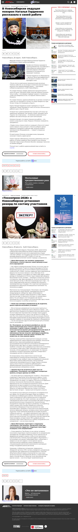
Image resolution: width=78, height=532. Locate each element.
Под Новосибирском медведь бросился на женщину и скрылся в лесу (64, 11)
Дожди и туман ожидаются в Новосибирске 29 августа (64, 23)
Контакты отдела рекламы (30, 505)
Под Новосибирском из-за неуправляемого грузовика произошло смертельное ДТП (63, 17)
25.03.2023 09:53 (6, 6)
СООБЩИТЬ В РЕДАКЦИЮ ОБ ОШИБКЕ (46, 505)
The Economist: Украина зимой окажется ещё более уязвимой (65, 85)
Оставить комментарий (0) (39, 153)
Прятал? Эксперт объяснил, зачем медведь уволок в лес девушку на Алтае (66, 256)
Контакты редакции (17, 505)
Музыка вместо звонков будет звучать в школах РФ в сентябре (65, 95)
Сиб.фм (4, 50)
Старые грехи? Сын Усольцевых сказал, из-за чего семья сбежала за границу (66, 71)
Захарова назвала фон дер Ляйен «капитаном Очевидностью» (65, 100)
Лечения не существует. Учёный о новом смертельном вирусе (66, 245)
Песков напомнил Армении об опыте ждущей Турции (66, 80)
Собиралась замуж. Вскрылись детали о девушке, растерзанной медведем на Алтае (66, 241)
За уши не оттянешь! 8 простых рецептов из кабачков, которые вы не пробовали (67, 56)
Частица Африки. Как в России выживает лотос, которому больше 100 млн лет (66, 61)
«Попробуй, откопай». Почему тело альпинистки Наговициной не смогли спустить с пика (66, 236)
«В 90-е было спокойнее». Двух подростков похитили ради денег (66, 46)
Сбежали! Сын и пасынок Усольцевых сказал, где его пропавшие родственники (67, 251)
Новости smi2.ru (7, 191)
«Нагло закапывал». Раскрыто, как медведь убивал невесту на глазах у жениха (66, 66)
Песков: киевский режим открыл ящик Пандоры (65, 90)
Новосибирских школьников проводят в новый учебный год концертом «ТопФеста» (64, 30)
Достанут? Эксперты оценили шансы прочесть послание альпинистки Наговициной (67, 51)
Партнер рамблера (25, 526)
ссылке (12, 148)
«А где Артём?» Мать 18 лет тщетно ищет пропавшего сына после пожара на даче (66, 231)
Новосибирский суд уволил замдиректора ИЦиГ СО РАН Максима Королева (64, 36)
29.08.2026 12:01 (5, 195)
